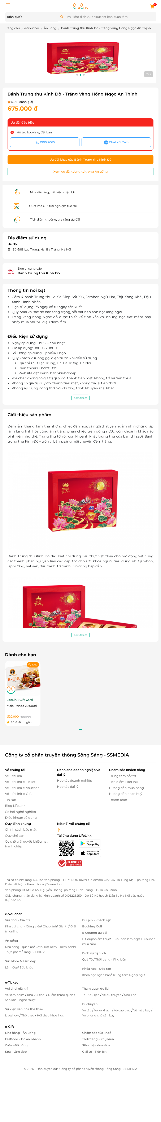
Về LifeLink (13, 776)
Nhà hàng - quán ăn (19, 947)
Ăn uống (11, 941)
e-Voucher (13, 914)
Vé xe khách (103, 1010)
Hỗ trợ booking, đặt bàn (34, 132)
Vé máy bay (142, 1010)
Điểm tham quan (61, 995)
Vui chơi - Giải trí (17, 920)
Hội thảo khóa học (50, 1015)
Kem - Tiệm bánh (62, 947)
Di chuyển (90, 1004)
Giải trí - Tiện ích (94, 1052)
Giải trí (64, 926)
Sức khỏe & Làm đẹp (20, 961)
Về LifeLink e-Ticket (20, 782)
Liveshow (12, 1015)
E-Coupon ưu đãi (94, 933)
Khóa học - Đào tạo (96, 969)
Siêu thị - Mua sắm (96, 1045)
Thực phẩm (13, 952)
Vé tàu (87, 1010)
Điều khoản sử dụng (21, 818)
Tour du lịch (91, 995)
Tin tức (10, 800)
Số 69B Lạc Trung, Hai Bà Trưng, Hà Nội (42, 249)
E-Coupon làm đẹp (125, 939)
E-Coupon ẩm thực (96, 939)
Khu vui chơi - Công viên (23, 926)
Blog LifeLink (15, 806)
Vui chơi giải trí (16, 988)
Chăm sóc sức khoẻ (97, 1033)
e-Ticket (11, 982)
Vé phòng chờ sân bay (98, 1015)
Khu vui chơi (36, 995)
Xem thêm (80, 397)
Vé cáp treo (122, 1010)
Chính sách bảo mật (20, 829)
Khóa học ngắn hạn (96, 975)
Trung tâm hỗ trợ (122, 776)
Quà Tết (87, 959)
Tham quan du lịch (96, 988)
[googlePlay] (91, 843)
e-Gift (9, 1027)
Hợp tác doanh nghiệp (74, 780)
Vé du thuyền (112, 995)
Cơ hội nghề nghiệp (20, 812)
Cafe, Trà (42, 947)
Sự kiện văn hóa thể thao (24, 1009)
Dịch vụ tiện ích (94, 953)
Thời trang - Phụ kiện (110, 959)
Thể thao (28, 1015)
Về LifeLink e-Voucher (22, 788)
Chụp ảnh (50, 926)
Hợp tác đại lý (67, 787)
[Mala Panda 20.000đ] (22, 678)
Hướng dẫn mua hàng (126, 788)
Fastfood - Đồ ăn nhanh (23, 1039)
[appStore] (91, 853)
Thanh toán (118, 800)
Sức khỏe (26, 967)
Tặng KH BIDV (34, 952)
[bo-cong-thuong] (69, 862)
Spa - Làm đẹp (16, 1052)
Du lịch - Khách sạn (96, 920)
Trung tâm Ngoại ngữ (129, 975)
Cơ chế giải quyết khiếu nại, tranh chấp (26, 843)
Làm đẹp (11, 967)
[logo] (80, 6)
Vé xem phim (15, 995)
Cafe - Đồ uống (16, 1045)
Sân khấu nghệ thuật (20, 1000)
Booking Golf (92, 926)
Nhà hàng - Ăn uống (20, 1033)
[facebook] (59, 829)
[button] (77, 75)
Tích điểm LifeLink (123, 782)
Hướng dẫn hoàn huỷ (125, 794)
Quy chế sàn (14, 836)
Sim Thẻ (130, 995)
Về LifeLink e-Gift (18, 794)
